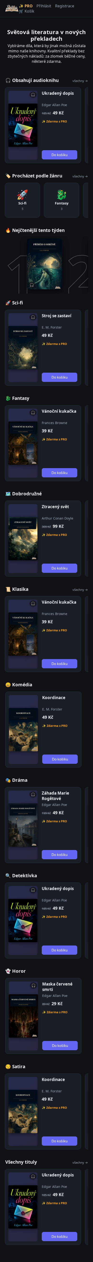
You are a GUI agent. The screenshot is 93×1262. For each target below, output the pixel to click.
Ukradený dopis (58, 93)
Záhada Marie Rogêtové (55, 795)
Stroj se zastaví (56, 315)
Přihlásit (43, 6)
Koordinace (53, 697)
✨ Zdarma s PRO (54, 121)
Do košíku (59, 155)
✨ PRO (26, 6)
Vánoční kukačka (59, 411)
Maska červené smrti (57, 986)
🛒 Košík (26, 11)
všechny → (80, 81)
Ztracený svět (55, 506)
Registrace (64, 6)
